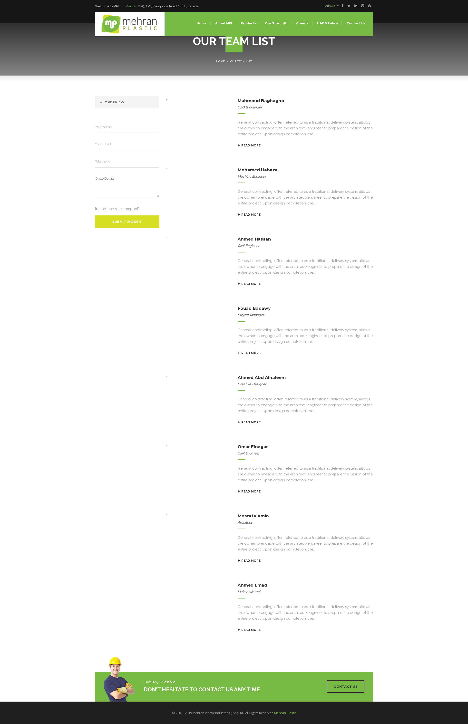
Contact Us (346, 686)
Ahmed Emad (252, 585)
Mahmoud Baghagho (261, 100)
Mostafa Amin (253, 515)
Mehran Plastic (285, 713)
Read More (251, 145)
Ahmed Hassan (254, 239)
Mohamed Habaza (258, 169)
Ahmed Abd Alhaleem (262, 377)
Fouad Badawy (254, 308)
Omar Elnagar (253, 446)
